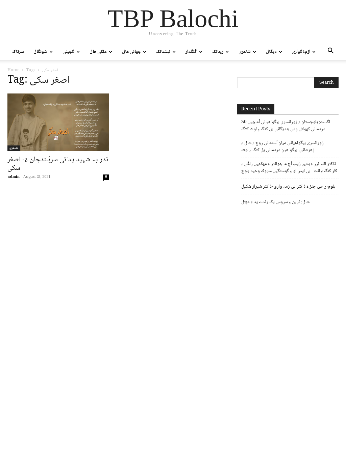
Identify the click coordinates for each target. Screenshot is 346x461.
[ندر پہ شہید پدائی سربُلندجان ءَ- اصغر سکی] (58, 122)
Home (13, 70)
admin (13, 177)
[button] (330, 52)
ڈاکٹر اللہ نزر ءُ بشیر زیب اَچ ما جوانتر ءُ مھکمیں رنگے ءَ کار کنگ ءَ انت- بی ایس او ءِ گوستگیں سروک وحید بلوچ (289, 168)
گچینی (68, 52)
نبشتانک (163, 52)
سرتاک (18, 52)
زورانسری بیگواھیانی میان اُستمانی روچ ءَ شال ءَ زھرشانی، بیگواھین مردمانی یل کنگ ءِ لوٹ (282, 147)
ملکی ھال (98, 52)
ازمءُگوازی (301, 52)
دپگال (271, 52)
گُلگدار (191, 52)
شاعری (245, 52)
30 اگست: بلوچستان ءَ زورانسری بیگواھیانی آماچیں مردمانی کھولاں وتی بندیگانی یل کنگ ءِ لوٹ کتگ (285, 126)
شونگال (40, 52)
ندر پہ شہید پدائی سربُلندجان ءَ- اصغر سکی (57, 164)
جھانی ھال (131, 52)
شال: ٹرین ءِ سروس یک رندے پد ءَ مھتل (275, 202)
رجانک (217, 52)
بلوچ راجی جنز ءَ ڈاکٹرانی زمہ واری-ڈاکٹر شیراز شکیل (288, 186)
